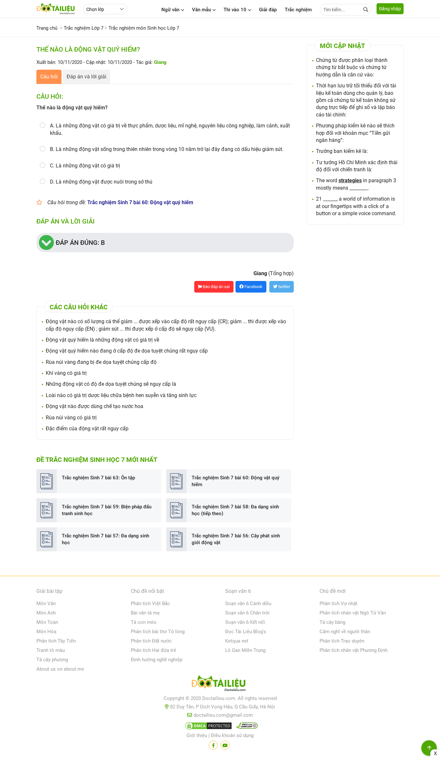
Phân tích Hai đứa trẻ (153, 650)
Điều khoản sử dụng (232, 735)
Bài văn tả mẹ (145, 613)
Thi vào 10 (235, 10)
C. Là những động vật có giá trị (85, 166)
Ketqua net (236, 641)
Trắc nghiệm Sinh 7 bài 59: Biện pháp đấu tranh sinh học (106, 510)
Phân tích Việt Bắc (150, 603)
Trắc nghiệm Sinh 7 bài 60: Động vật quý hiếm (140, 202)
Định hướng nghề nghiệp (156, 660)
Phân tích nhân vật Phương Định (353, 650)
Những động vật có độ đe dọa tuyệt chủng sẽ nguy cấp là (111, 384)
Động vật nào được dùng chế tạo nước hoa (94, 406)
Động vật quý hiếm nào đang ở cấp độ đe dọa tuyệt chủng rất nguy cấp (127, 351)
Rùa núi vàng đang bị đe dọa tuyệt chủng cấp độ (101, 362)
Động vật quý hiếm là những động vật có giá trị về (102, 340)
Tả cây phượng (52, 660)
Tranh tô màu (50, 650)
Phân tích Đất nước (151, 641)
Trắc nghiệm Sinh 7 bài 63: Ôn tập (98, 478)
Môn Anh (46, 613)
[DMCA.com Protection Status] (207, 727)
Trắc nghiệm (298, 10)
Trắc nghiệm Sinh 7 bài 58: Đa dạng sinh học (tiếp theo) (235, 510)
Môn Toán (47, 622)
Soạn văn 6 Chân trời (247, 613)
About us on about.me (60, 669)
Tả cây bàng (332, 622)
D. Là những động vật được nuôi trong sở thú (101, 182)
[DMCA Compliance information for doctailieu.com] (245, 727)
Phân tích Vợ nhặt (339, 603)
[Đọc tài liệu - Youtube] (225, 745)
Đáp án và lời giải (86, 77)
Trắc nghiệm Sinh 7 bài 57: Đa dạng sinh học (105, 539)
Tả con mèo (144, 622)
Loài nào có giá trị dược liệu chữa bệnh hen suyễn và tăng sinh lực (121, 395)
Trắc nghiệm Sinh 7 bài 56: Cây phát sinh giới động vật (236, 539)
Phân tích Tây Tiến (56, 641)
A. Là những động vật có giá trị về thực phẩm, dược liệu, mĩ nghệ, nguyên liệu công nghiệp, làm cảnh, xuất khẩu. (170, 129)
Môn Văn (46, 603)
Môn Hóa (46, 631)
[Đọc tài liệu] (213, 745)
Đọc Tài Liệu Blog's (245, 631)
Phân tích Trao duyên (342, 641)
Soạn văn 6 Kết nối (245, 622)
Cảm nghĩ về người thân (345, 631)
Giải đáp (268, 10)
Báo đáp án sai (216, 286)
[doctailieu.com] (220, 684)
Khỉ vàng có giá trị (66, 373)
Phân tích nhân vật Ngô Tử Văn (353, 613)
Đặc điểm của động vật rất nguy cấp (87, 428)
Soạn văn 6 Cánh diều (248, 603)
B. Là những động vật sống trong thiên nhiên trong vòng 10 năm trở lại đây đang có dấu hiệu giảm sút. (166, 149)
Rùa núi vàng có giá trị (71, 417)
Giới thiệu (197, 735)
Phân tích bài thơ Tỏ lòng (158, 631)
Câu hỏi (49, 77)
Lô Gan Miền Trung (245, 650)
